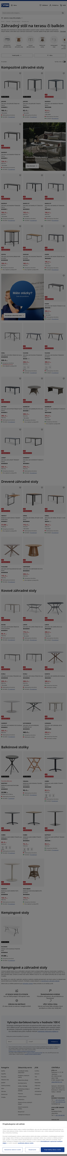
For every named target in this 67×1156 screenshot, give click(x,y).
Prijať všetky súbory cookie (52, 1149)
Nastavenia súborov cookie (12, 1149)
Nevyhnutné (32, 1149)
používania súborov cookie (25, 1143)
